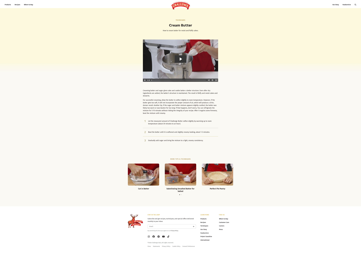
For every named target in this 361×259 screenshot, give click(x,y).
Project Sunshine (206, 236)
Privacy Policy (174, 230)
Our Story (335, 5)
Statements (156, 246)
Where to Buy (28, 5)
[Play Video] (145, 80)
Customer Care (224, 222)
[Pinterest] (158, 236)
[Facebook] (153, 236)
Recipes (17, 5)
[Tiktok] (168, 236)
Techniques (180, 20)
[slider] (179, 80)
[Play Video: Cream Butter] (180, 59)
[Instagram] (149, 236)
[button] (179, 194)
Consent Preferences (188, 246)
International (204, 240)
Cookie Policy (176, 246)
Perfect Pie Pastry (217, 189)
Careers (221, 226)
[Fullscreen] (216, 80)
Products (8, 5)
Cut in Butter (143, 189)
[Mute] (209, 80)
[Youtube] (163, 236)
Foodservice (347, 5)
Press (149, 246)
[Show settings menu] (212, 80)
